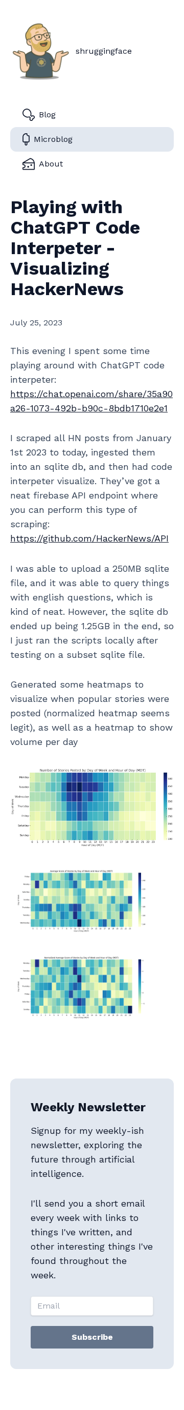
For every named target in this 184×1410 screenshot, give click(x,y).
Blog (47, 114)
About (51, 164)
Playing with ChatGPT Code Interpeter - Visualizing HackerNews (75, 248)
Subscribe (92, 1337)
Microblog (53, 139)
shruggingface (104, 51)
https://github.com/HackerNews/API (89, 538)
